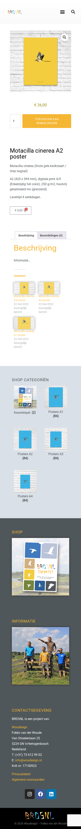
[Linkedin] (51, 794)
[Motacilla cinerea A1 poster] (24, 323)
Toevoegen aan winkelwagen (47, 121)
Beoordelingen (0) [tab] (51, 235)
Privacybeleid (21, 774)
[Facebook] (40, 794)
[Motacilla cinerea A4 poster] (24, 288)
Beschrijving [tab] (26, 235)
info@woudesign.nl (28, 760)
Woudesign (19, 727)
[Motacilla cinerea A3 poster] (49, 288)
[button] (62, 12)
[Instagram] (30, 794)
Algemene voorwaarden (28, 779)
